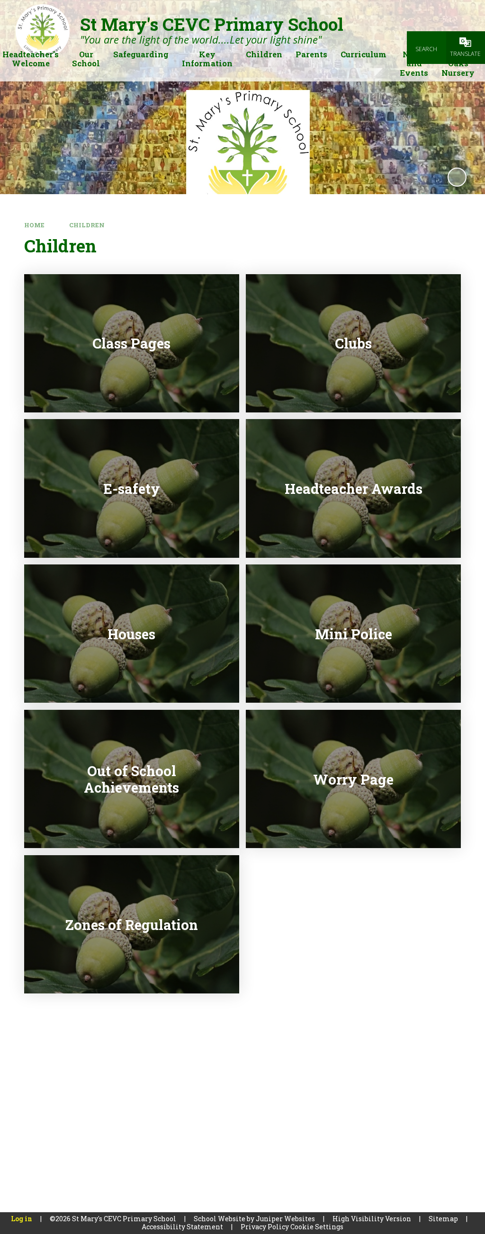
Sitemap (443, 1218)
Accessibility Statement (182, 1226)
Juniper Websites (285, 1218)
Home (34, 225)
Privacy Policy (265, 1226)
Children (87, 225)
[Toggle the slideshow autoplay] (457, 177)
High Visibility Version (371, 1218)
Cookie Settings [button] (316, 1226)
